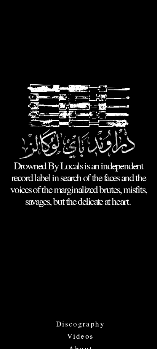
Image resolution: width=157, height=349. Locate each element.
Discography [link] (80, 324)
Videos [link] (80, 336)
